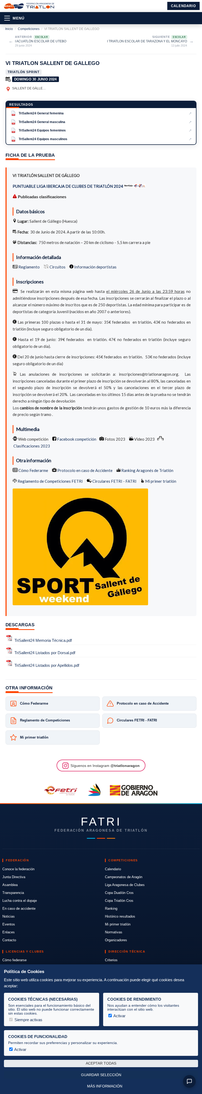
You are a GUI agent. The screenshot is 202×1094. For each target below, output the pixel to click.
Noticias (8, 916)
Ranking (111, 908)
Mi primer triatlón (160, 481)
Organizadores (116, 940)
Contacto (9, 940)
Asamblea (10, 885)
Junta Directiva (13, 877)
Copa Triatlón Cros (119, 901)
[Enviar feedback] (189, 1081)
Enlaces (8, 932)
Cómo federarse (14, 960)
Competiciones (28, 29)
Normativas (113, 932)
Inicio (9, 29)
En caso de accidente (19, 908)
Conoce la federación (18, 869)
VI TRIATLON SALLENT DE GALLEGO (53, 63)
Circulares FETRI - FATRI (114, 481)
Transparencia (13, 893)
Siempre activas (27, 1019)
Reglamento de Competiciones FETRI (50, 481)
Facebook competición (76, 439)
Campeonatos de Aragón (123, 877)
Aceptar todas (101, 1063)
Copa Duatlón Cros (119, 893)
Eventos (8, 924)
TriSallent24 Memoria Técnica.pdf (43, 640)
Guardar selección (101, 1075)
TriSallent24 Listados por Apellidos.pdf (46, 665)
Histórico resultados (120, 916)
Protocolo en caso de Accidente (85, 470)
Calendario (183, 6)
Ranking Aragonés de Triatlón (146, 470)
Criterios (111, 960)
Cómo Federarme (33, 470)
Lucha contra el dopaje (19, 901)
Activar (119, 1016)
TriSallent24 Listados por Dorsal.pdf (44, 653)
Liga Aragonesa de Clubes (125, 885)
